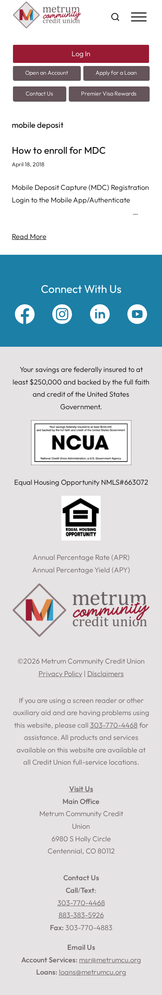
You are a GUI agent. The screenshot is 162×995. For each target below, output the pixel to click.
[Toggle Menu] (139, 17)
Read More (29, 236)
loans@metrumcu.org (92, 972)
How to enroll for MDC (59, 150)
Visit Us (81, 788)
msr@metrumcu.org (110, 959)
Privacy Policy (60, 673)
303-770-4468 (81, 902)
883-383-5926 (81, 915)
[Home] (47, 25)
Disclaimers (105, 673)
